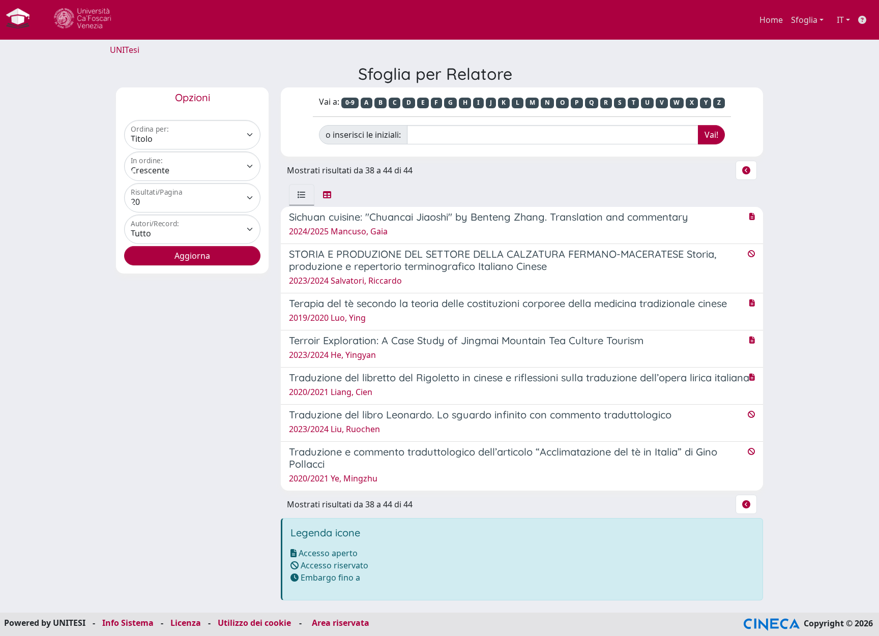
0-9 (350, 102)
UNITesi (124, 49)
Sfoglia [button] (804, 19)
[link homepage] (22, 20)
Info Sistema (128, 622)
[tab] (301, 194)
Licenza (185, 622)
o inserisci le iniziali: (363, 134)
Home (771, 19)
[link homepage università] (82, 20)
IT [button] (840, 19)
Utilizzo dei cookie (254, 622)
